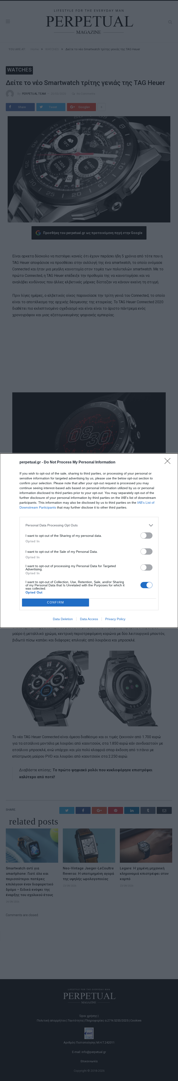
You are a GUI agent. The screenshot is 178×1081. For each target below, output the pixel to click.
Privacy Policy (115, 619)
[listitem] (89, 525)
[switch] (146, 535)
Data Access (89, 619)
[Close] (169, 462)
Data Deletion (63, 619)
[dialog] (89, 540)
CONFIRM (55, 602)
